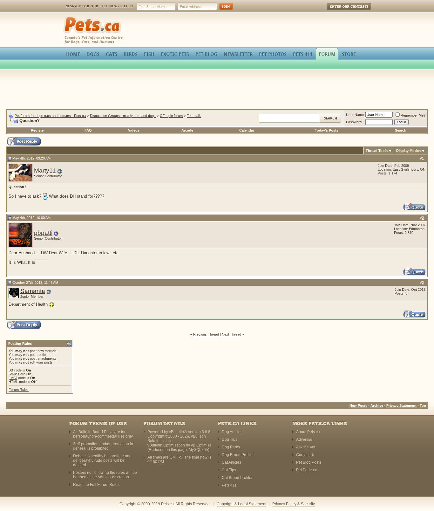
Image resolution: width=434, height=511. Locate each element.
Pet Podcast (306, 470)
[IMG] (13, 378)
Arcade (187, 130)
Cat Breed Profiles (237, 477)
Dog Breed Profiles (238, 455)
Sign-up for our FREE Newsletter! (99, 6)
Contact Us (305, 455)
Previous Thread (206, 334)
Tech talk (194, 116)
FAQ (88, 130)
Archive (376, 405)
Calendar (246, 130)
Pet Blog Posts (308, 462)
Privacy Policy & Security (293, 504)
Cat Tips (229, 470)
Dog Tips (229, 439)
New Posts (358, 405)
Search (400, 130)
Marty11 (45, 170)
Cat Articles (231, 462)
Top (423, 405)
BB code (15, 370)
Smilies (14, 374)
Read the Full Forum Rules (96, 484)
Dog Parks (231, 447)
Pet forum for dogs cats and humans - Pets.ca (50, 116)
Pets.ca (70, 17)
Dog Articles (232, 432)
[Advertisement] (217, 90)
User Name (355, 115)
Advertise (304, 439)
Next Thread (231, 334)
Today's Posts (326, 130)
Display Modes (408, 151)
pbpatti (43, 232)
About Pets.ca (308, 432)
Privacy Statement (401, 405)
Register (38, 130)
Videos (133, 130)
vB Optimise (201, 445)
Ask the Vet (305, 447)
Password (354, 122)
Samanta (32, 291)
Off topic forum (171, 116)
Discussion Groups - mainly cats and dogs (123, 116)
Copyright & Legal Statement (241, 504)
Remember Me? (413, 115)
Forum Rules (19, 390)
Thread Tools (377, 151)
